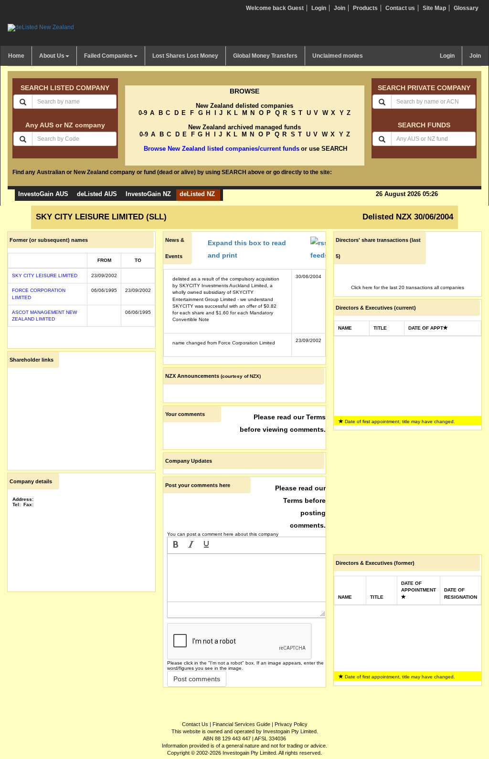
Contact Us (195, 724)
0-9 (142, 112)
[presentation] (175, 545)
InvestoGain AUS (43, 194)
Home (16, 55)
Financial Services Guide (241, 724)
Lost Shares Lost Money (185, 55)
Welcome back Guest (275, 8)
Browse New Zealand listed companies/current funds (221, 148)
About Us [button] (51, 55)
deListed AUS (97, 194)
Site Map (434, 8)
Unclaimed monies (337, 55)
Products (365, 8)
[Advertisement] (81, 654)
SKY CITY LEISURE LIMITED (44, 275)
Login (318, 8)
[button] (176, 545)
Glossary (466, 8)
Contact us (400, 8)
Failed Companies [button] (108, 55)
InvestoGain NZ (148, 194)
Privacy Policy (291, 724)
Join (339, 8)
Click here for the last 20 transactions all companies (407, 287)
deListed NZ (197, 194)
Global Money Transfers (265, 55)
